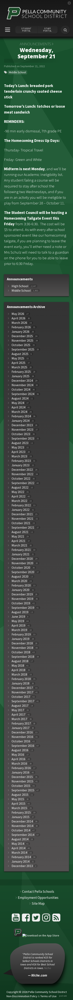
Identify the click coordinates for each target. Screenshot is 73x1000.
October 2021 (21, 523)
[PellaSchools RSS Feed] (56, 919)
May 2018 (18, 665)
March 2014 (19, 852)
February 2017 (21, 723)
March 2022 (19, 501)
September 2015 (23, 790)
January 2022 (20, 510)
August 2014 (20, 839)
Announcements (35, 44)
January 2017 (20, 728)
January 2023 (20, 465)
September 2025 (23, 349)
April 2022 (18, 496)
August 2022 (20, 487)
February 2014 (21, 857)
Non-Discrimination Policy (21, 996)
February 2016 (21, 768)
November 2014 (22, 826)
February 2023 (21, 461)
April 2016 (18, 759)
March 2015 (19, 808)
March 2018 (19, 674)
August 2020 (20, 576)
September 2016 (23, 746)
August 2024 (20, 398)
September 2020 (23, 572)
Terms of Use (48, 996)
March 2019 (19, 630)
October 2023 (21, 434)
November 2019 (22, 599)
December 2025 (22, 336)
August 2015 (20, 795)
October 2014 (21, 830)
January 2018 (20, 683)
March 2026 (19, 323)
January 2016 (20, 772)
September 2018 (23, 657)
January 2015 (20, 817)
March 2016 (19, 763)
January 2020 (20, 590)
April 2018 (18, 670)
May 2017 (18, 710)
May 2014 (18, 844)
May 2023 (18, 447)
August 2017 (20, 706)
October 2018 (21, 652)
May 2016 (18, 755)
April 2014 (18, 848)
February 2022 (21, 505)
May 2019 (18, 621)
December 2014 (22, 821)
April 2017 (18, 714)
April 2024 (18, 407)
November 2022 (22, 474)
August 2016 (20, 750)
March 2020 (19, 581)
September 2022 (23, 483)
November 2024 (22, 385)
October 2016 (21, 741)
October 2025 (21, 345)
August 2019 (20, 612)
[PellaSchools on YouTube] (16, 919)
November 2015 (22, 781)
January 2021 (20, 554)
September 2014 (23, 835)
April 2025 (18, 363)
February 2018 (21, 679)
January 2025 (20, 376)
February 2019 (21, 634)
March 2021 (19, 545)
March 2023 (19, 456)
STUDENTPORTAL (26, 30)
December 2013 (22, 866)
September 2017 (23, 701)
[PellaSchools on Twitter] (36, 919)
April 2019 (18, 625)
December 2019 (22, 594)
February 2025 (21, 372)
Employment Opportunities (38, 897)
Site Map (38, 903)
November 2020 (22, 563)
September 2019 (23, 608)
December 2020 (22, 559)
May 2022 (18, 492)
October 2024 (21, 389)
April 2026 (18, 318)
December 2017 (22, 688)
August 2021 (20, 532)
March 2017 (19, 719)
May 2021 (18, 536)
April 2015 (18, 804)
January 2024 (20, 421)
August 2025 (20, 354)
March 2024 (19, 412)
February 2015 (21, 812)
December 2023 (22, 425)
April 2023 (18, 452)
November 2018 (22, 648)
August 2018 (20, 661)
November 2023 (22, 429)
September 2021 (23, 527)
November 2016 (22, 737)
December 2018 (22, 643)
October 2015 (21, 786)
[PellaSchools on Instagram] (46, 919)
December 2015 (22, 777)
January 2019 (20, 639)
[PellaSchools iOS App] (36, 935)
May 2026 (18, 314)
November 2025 (22, 340)
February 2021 (21, 550)
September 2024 (23, 394)
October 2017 (21, 697)
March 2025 (19, 367)
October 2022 (21, 478)
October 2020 (21, 568)
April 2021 (18, 541)
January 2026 (20, 332)
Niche (47, 968)
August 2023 (20, 443)
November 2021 (22, 519)
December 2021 (22, 514)
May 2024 (18, 403)
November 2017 (22, 692)
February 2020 (21, 585)
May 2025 (18, 358)
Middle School (17, 72)
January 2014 (20, 861)
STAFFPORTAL (47, 30)
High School (20, 286)
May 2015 (18, 799)
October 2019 (21, 603)
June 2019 (18, 616)
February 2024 (21, 416)
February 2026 (21, 327)
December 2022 (22, 470)
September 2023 (23, 438)
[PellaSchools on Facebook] (26, 919)
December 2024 (22, 381)
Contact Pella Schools (38, 891)
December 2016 (22, 732)
